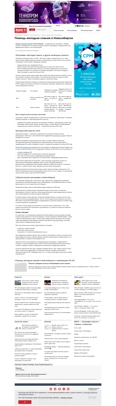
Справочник (26, 35)
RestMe (76, 334)
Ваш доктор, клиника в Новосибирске (84, 356)
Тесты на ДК (77, 328)
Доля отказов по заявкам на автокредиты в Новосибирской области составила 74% (30, 326)
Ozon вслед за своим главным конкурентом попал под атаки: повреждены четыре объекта (30, 282)
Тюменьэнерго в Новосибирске (82, 331)
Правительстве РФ (21, 144)
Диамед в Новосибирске (81, 353)
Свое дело (78, 277)
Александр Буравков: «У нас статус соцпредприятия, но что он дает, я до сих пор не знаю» (87, 301)
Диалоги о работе (79, 340)
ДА (32, 29)
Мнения (47, 322)
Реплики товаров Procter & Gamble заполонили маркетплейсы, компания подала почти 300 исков (28, 304)
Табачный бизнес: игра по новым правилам (56, 338)
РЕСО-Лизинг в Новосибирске (82, 346)
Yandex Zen (77, 26)
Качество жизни (59, 30)
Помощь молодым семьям (24, 43)
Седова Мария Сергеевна (81, 343)
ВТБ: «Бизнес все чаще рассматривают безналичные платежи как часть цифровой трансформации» (26, 334)
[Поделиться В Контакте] (13, 5)
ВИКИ (98, 30)
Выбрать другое (41, 29)
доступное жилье (58, 220)
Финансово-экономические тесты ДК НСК (85, 337)
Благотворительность (35, 35)
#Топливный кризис (87, 30)
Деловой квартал (18, 35)
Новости (18, 277)
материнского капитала (30, 147)
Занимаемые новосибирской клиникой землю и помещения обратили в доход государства (60, 282)
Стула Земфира (20, 369)
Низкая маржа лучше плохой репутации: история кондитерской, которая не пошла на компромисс (90, 282)
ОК (25, 402)
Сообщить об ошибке (96, 258)
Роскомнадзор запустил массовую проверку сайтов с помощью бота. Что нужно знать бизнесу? (56, 358)
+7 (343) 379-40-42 (92, 389)
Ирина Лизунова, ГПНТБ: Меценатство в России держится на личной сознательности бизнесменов (87, 294)
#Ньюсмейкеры (72, 30)
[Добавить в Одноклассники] (13, 3)
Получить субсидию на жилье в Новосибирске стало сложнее (49, 263)
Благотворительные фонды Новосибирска (27, 376)
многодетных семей (59, 135)
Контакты (87, 26)
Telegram (75, 26)
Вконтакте (80, 26)
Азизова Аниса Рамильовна (82, 350)
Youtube (59, 389)
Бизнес (47, 277)
